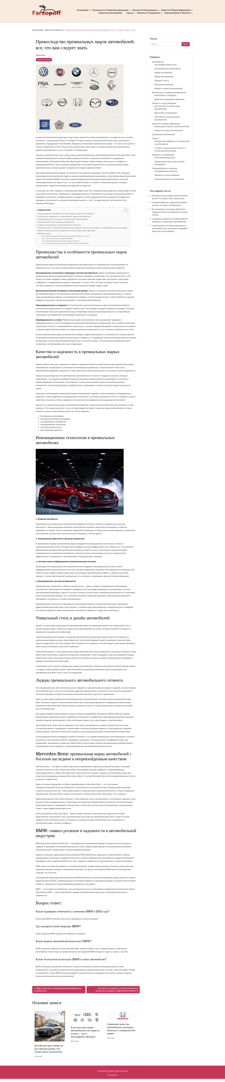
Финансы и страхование (148, 13)
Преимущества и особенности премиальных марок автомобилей (66, 214)
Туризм (129, 13)
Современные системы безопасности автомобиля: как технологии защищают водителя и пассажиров (170, 228)
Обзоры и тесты (161, 80)
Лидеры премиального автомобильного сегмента (60, 225)
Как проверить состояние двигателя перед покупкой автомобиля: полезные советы (169, 212)
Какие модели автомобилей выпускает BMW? (63, 241)
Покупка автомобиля (163, 84)
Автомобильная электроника (167, 69)
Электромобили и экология (177, 13)
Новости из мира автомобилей (168, 130)
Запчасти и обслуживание (144, 10)
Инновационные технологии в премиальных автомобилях (63, 219)
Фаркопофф (37, 30)
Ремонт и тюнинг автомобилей (168, 88)
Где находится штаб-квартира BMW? (59, 238)
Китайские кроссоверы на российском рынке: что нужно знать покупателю (49, 1048)
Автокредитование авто (165, 65)
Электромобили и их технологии (169, 179)
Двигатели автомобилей (165, 113)
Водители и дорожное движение (169, 99)
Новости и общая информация (175, 10)
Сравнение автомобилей (110, 13)
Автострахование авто (164, 158)
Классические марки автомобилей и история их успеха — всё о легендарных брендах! (85, 1032)
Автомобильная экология (165, 171)
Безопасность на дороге (165, 95)
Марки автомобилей (54, 30)
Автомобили (82, 10)
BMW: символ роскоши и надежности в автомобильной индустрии (67, 231)
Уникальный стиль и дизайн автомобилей (56, 222)
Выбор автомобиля (163, 73)
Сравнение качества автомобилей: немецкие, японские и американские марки (121, 1029)
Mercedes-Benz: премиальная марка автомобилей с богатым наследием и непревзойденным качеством (83, 228)
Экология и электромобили (166, 175)
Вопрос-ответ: (45, 234)
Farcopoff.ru (112, 1075)
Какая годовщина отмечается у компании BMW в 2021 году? (68, 236)
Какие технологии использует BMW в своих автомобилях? (67, 243)
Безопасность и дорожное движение (110, 10)
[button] (124, 210)
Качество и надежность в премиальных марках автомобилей (64, 216)
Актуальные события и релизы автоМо (171, 126)
